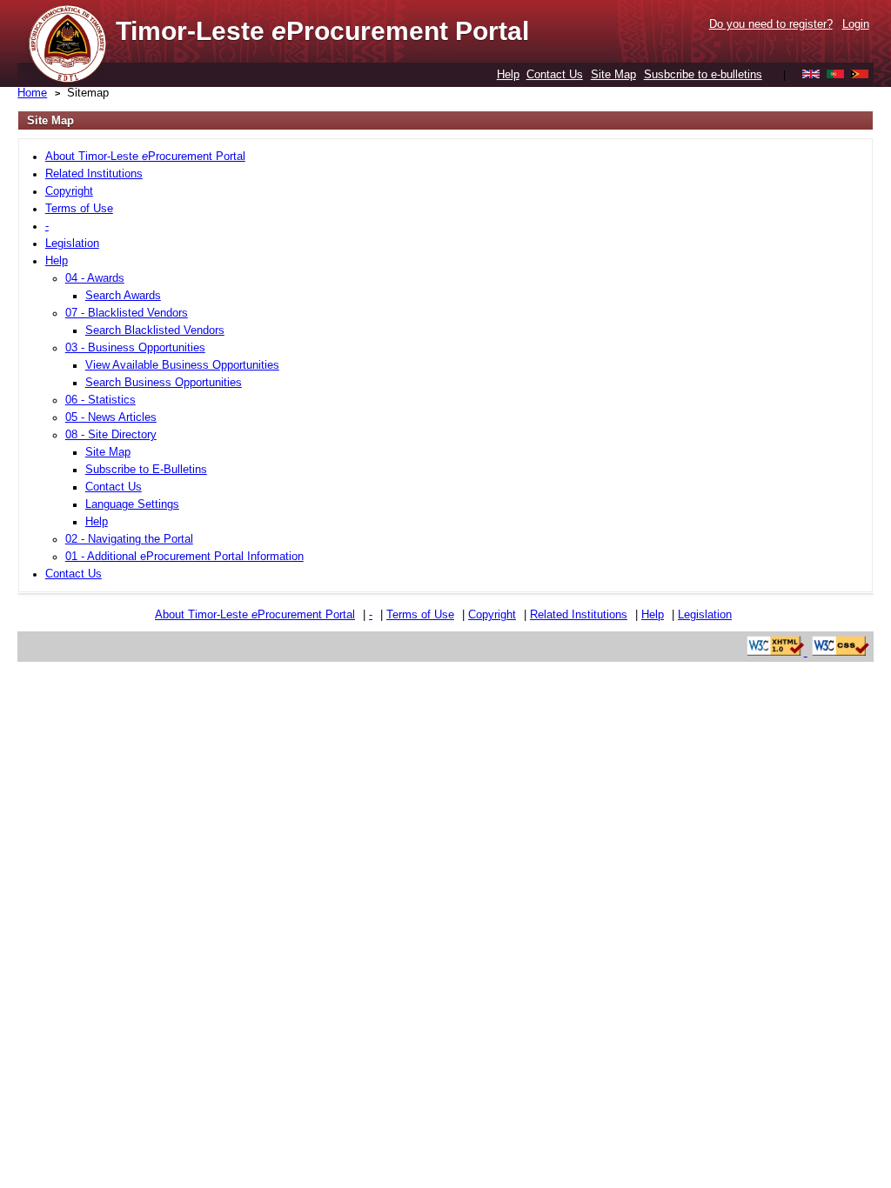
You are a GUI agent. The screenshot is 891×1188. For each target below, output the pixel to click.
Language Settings (132, 504)
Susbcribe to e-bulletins (703, 74)
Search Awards (123, 295)
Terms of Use (79, 208)
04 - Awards (94, 277)
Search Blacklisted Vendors (154, 330)
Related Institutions (94, 173)
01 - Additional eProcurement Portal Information (184, 556)
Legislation (72, 243)
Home (32, 92)
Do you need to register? (771, 23)
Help (508, 74)
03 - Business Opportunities (135, 347)
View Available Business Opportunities (182, 364)
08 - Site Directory (111, 434)
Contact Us (554, 74)
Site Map (613, 74)
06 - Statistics (100, 399)
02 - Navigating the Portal (129, 538)
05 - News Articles (111, 417)
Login (855, 23)
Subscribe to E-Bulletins (146, 469)
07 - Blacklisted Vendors (126, 312)
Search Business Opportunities (163, 382)
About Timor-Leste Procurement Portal (145, 156)
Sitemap (88, 92)
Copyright (69, 190)
